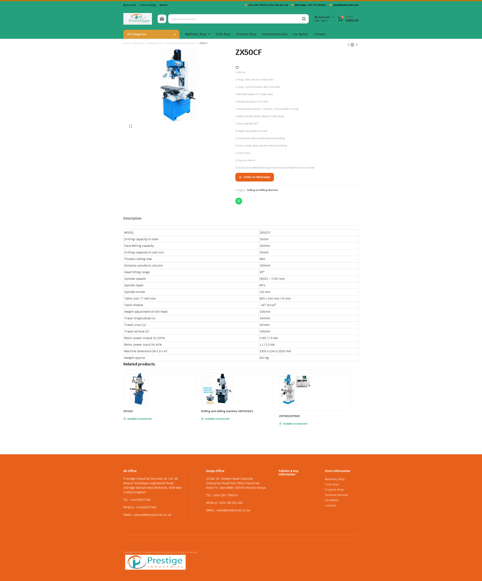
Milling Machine (155, 43)
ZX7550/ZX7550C (289, 416)
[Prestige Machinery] (137, 19)
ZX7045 (128, 411)
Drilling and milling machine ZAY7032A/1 (227, 411)
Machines (138, 43)
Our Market (300, 34)
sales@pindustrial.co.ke (346, 5)
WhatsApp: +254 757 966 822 (310, 5)
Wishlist (163, 5)
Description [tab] (132, 218)
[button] (130, 126)
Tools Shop (222, 34)
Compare (192, 378)
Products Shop (246, 34)
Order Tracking (148, 5)
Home (126, 43)
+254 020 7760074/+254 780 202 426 (268, 5)
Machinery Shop (196, 34)
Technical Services (274, 34)
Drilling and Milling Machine (181, 43)
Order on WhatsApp (257, 177)
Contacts (320, 34)
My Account (129, 5)
